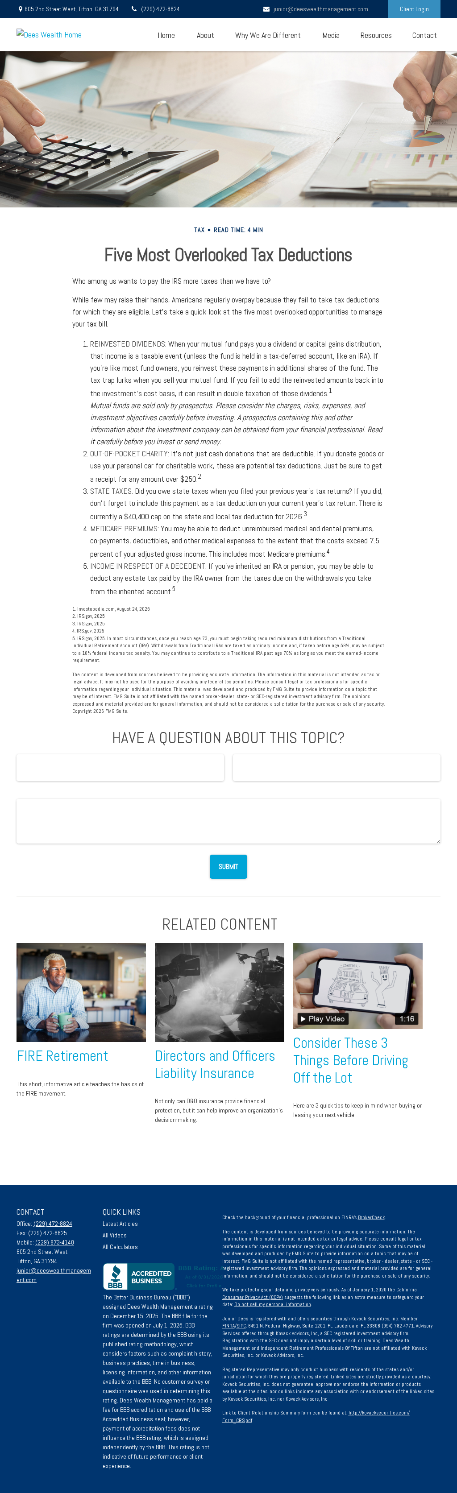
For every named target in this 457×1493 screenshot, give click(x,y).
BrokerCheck (371, 1217)
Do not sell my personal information (272, 1304)
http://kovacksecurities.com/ (379, 1413)
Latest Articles (120, 1224)
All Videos (115, 1235)
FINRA (228, 1326)
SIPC (241, 1326)
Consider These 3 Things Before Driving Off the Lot (350, 1060)
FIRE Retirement (62, 1055)
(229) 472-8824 (160, 9)
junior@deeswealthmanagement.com (321, 9)
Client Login (414, 9)
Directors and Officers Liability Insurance (215, 1064)
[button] (166, 35)
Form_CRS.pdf (237, 1420)
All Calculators (120, 1247)
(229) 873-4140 (54, 1242)
